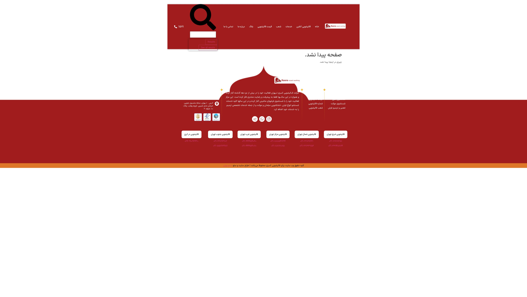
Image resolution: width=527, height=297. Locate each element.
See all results (208, 47)
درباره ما (241, 26)
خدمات (289, 26)
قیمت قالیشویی (265, 26)
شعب (278, 26)
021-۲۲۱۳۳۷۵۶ (307, 146)
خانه (317, 26)
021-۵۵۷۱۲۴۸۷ (220, 146)
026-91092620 (191, 141)
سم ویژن (227, 165)
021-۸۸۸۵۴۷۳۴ (278, 141)
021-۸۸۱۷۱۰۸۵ (278, 146)
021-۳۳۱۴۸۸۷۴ (335, 146)
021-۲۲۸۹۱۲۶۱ (306, 141)
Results (211, 42)
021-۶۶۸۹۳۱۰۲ (220, 141)
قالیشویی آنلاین (303, 26)
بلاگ (251, 26)
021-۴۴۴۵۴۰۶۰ (249, 141)
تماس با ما (228, 26)
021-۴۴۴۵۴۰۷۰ (249, 146)
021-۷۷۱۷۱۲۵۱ (335, 141)
